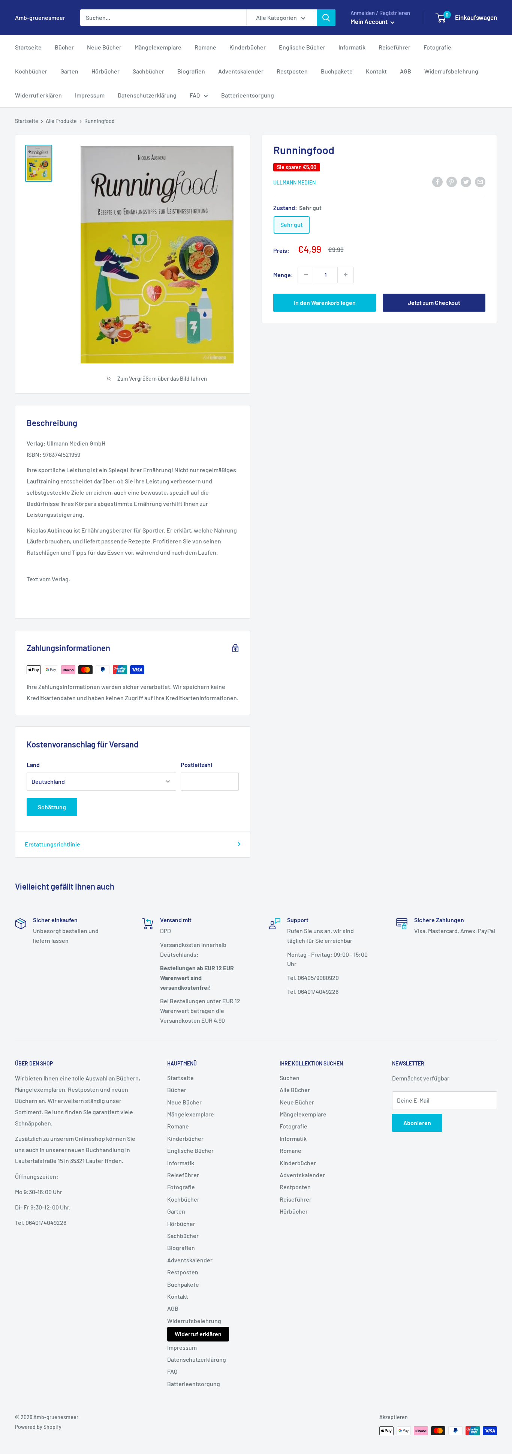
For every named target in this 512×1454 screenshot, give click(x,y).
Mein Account (369, 21)
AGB (405, 71)
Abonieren (417, 1122)
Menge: (283, 274)
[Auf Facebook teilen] (437, 181)
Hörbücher (105, 71)
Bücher (64, 47)
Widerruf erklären (38, 95)
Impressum (90, 95)
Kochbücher (31, 71)
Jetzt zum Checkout (434, 302)
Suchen (289, 1077)
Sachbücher (148, 71)
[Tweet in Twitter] (466, 181)
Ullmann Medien (294, 182)
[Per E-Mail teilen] (480, 181)
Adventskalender (240, 71)
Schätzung (52, 806)
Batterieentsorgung (247, 95)
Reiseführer (394, 47)
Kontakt (376, 71)
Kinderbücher (247, 47)
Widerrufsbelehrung (451, 71)
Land (33, 764)
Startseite (28, 47)
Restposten (292, 71)
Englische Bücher (302, 47)
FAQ (195, 95)
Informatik (351, 47)
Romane (205, 47)
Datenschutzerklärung (147, 95)
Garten (69, 71)
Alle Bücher (295, 1089)
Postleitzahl (196, 764)
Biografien (191, 71)
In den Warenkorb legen (325, 302)
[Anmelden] (326, 17)
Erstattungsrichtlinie (52, 844)
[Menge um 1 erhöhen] (345, 274)
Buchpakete (337, 71)
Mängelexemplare (158, 47)
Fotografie (437, 47)
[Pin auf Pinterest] (451, 181)
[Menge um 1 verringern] (306, 274)
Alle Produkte (61, 121)
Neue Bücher (104, 47)
